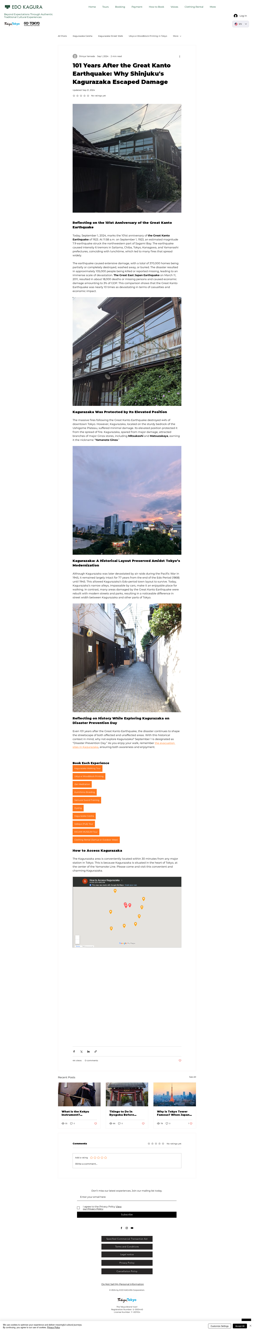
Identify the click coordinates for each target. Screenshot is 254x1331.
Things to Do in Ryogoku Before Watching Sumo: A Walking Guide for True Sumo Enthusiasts (126, 1113)
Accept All (239, 1326)
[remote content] (127, 912)
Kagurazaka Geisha (82, 36)
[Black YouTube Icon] (132, 1228)
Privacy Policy (53, 1327)
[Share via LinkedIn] (88, 1051)
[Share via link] (95, 1051)
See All (192, 1077)
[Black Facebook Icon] (121, 1228)
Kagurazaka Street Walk (110, 36)
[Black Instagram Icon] (126, 1228)
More (175, 36)
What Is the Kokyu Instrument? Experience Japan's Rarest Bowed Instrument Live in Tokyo (76, 1113)
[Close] (250, 1326)
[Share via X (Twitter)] (81, 1051)
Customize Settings (220, 1326)
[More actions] (179, 56)
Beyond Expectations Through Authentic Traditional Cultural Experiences (28, 16)
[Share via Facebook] (74, 1051)
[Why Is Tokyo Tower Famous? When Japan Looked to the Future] (174, 1094)
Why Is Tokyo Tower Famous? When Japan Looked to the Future (173, 1113)
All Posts (62, 36)
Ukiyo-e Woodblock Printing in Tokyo (148, 36)
